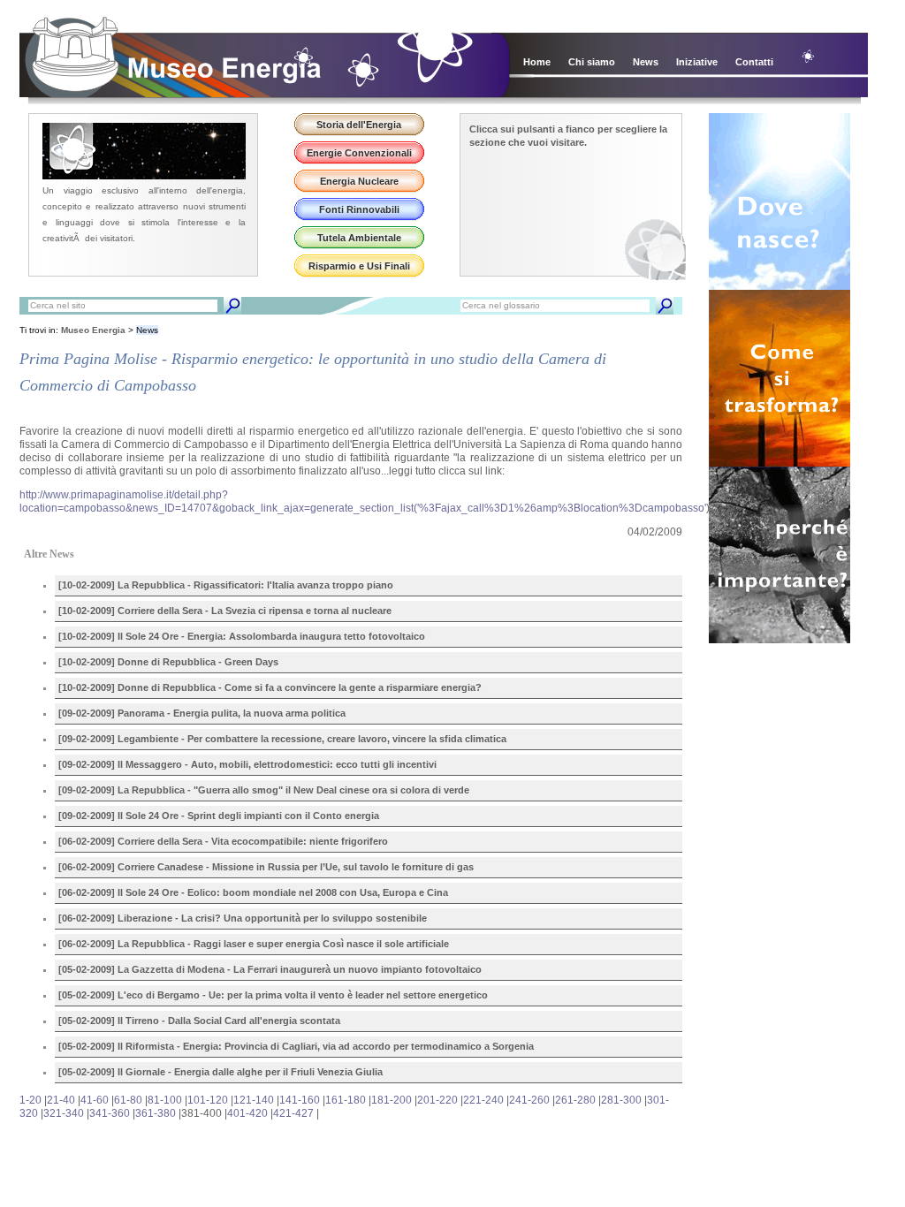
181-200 (391, 1100)
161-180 (345, 1100)
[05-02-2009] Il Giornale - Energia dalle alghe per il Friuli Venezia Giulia (220, 1072)
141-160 (299, 1100)
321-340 (63, 1113)
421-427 (293, 1113)
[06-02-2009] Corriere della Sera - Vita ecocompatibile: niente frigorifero (223, 841)
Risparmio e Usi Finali (359, 266)
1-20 (30, 1100)
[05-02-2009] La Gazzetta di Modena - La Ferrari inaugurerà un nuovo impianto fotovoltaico (270, 969)
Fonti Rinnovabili (359, 209)
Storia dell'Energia (358, 124)
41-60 (94, 1100)
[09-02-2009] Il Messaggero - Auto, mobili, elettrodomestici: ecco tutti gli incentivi (247, 764)
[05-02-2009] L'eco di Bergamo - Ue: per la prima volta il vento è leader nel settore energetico (273, 995)
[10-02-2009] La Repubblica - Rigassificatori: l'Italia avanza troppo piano (225, 585)
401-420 (247, 1113)
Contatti (754, 62)
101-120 (207, 1100)
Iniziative (697, 62)
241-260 (529, 1100)
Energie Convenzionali (359, 153)
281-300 (621, 1100)
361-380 (155, 1113)
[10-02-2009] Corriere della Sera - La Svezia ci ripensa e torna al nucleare (225, 610)
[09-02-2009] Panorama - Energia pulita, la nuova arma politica (202, 713)
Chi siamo (591, 62)
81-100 (165, 1100)
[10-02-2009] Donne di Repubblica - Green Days (168, 662)
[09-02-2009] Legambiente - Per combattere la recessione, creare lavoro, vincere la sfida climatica (282, 738)
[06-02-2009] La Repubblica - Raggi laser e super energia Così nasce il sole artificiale (253, 943)
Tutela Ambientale (359, 237)
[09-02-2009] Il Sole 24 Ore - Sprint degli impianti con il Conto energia (218, 815)
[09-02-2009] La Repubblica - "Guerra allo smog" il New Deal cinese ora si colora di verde (263, 790)
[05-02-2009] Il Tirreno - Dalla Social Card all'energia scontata (199, 1020)
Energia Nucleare (359, 181)
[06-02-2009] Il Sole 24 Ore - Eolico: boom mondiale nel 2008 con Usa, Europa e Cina (253, 892)
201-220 (437, 1100)
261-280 (575, 1100)
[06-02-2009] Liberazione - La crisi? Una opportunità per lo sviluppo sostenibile (242, 918)
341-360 (109, 1113)
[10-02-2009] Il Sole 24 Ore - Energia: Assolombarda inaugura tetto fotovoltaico (241, 636)
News (645, 62)
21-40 (61, 1100)
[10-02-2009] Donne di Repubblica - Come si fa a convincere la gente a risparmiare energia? (270, 687)
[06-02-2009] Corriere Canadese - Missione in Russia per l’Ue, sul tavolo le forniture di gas (266, 867)
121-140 (253, 1100)
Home (537, 62)
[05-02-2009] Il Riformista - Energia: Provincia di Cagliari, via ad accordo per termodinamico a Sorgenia (296, 1046)
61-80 (128, 1100)
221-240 (483, 1100)
